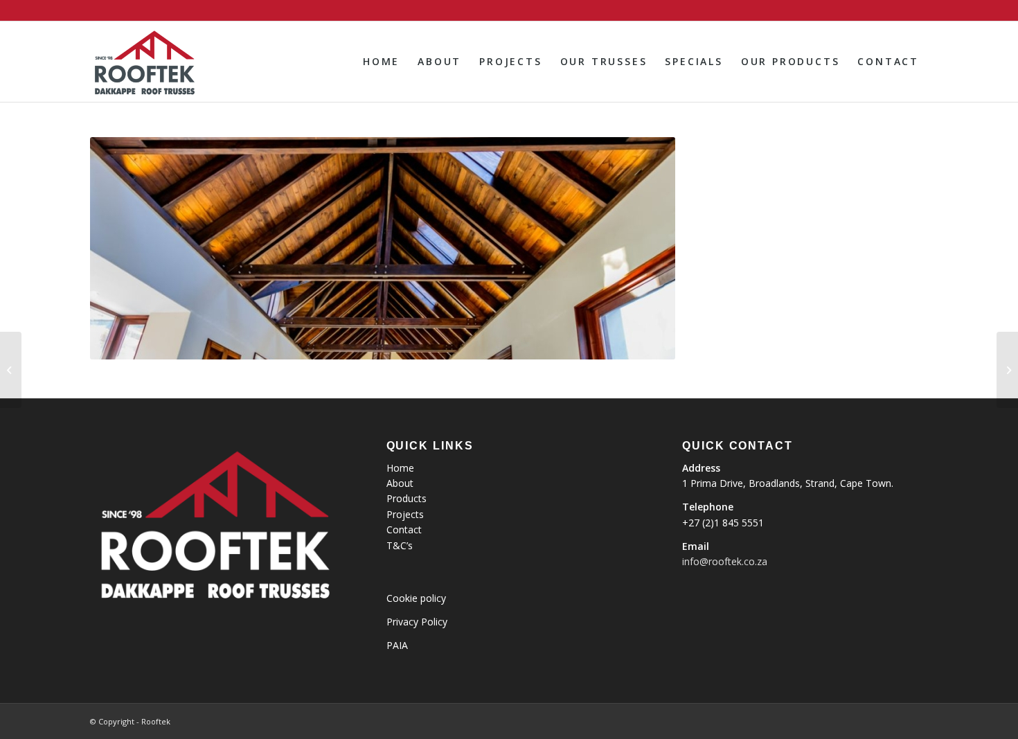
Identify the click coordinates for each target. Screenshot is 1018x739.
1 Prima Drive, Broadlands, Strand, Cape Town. (787, 483)
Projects (405, 514)
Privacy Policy (416, 621)
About (399, 483)
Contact (404, 529)
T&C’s (399, 545)
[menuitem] (381, 61)
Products (406, 498)
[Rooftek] (143, 61)
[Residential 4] (1007, 370)
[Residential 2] (10, 370)
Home (400, 467)
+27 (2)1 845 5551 (723, 522)
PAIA (397, 645)
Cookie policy (416, 598)
